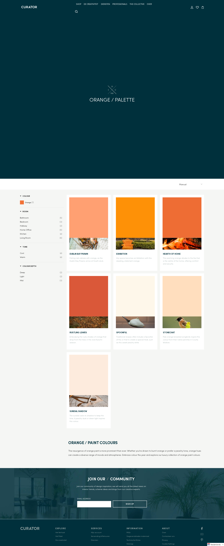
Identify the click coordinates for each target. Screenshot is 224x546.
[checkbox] (29, 202)
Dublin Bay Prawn (79, 254)
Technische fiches (134, 540)
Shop (78, 4)
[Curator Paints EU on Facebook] (201, 529)
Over (149, 4)
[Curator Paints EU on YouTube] (201, 535)
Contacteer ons (168, 536)
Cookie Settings (168, 544)
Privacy (165, 540)
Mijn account (96, 532)
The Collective (137, 4)
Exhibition (121, 254)
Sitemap (130, 544)
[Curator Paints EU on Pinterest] (201, 541)
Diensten (105, 4)
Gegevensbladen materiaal (138, 536)
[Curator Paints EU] (29, 7)
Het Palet (59, 536)
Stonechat (169, 332)
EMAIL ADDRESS (84, 499)
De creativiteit (91, 4)
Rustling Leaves (78, 332)
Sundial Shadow (78, 411)
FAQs (129, 532)
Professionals (119, 4)
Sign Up (130, 504)
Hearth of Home (172, 254)
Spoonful (121, 332)
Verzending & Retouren (100, 536)
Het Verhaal (60, 532)
